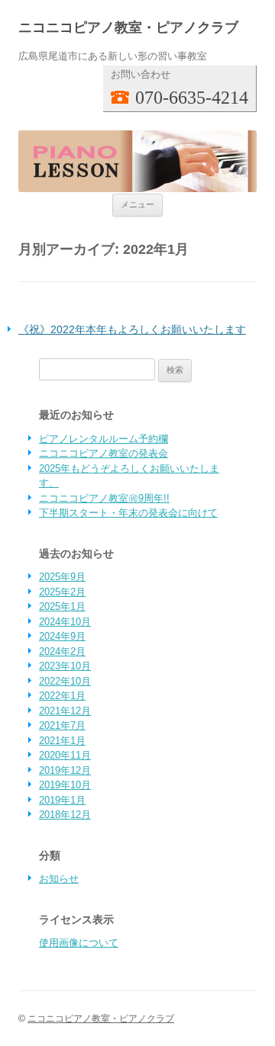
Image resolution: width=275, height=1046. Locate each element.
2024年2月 (62, 651)
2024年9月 (62, 636)
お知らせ (59, 878)
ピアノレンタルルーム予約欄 (103, 438)
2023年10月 (65, 666)
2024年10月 (65, 621)
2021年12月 (65, 711)
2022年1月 (62, 695)
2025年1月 (62, 606)
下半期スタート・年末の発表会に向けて (128, 512)
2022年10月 (65, 681)
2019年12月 (65, 770)
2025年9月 (62, 576)
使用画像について (78, 942)
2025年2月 (62, 592)
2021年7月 (62, 725)
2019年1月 (62, 800)
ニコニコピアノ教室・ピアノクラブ (128, 27)
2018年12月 (65, 814)
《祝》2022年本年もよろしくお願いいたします (132, 329)
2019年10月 (65, 785)
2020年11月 (65, 755)
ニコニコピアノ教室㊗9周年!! (104, 498)
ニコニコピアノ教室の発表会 (103, 453)
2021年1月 (62, 740)
